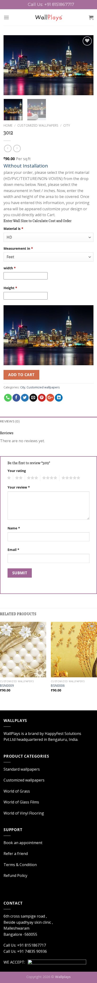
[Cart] (91, 17)
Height (10, 288)
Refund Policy (15, 875)
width (10, 268)
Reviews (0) (10, 421)
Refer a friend (16, 853)
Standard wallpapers (22, 769)
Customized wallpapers (37, 125)
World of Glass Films (21, 802)
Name (14, 528)
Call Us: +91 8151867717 (25, 945)
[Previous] (11, 65)
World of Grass (17, 791)
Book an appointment (23, 842)
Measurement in (18, 248)
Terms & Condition (20, 864)
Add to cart (21, 374)
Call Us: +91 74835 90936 (25, 951)
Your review (19, 487)
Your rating (17, 470)
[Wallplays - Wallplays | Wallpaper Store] (49, 17)
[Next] (85, 65)
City (66, 125)
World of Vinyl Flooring (24, 813)
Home (8, 125)
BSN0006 (58, 685)
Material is (13, 228)
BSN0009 (7, 685)
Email (13, 549)
